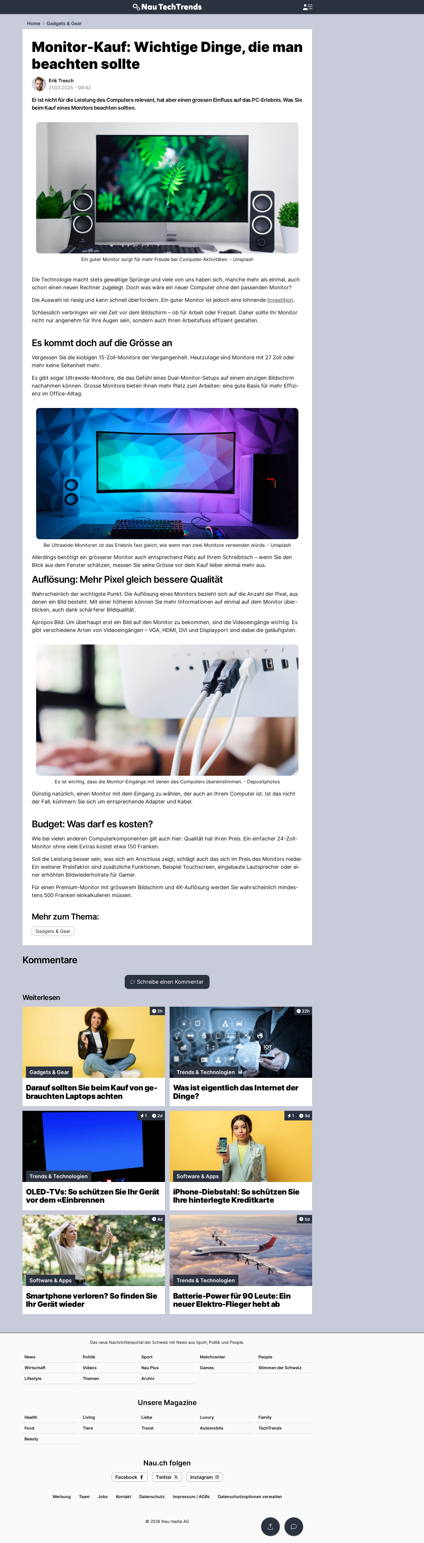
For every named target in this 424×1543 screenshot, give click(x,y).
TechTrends (270, 1427)
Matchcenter (212, 1356)
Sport (146, 1356)
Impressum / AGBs (191, 1496)
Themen (91, 1378)
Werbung (61, 1496)
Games (207, 1367)
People (265, 1356)
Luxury (207, 1417)
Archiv (147, 1378)
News (30, 1356)
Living (89, 1417)
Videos (90, 1367)
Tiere (88, 1427)
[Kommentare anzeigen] (293, 1526)
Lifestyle (32, 1378)
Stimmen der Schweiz (280, 1367)
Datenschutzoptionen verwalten (250, 1496)
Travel (147, 1427)
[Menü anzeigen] (307, 7)
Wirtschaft (34, 1367)
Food (29, 1427)
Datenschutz (152, 1496)
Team (84, 1496)
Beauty (31, 1438)
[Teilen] (270, 1526)
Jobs (103, 1496)
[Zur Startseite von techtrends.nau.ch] (167, 6)
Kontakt (123, 1496)
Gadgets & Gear (64, 23)
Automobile (211, 1427)
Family (265, 1417)
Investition (280, 300)
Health (30, 1417)
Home (33, 23)
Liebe (146, 1417)
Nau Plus (150, 1367)
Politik (89, 1356)
